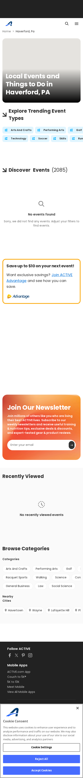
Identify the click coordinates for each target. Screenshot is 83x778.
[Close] (77, 708)
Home (6, 31)
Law (40, 586)
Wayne (37, 610)
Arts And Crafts (16, 569)
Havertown (15, 610)
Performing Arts (47, 569)
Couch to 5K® (16, 677)
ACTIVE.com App (18, 672)
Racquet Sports (16, 577)
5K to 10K (13, 682)
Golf (69, 569)
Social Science (62, 586)
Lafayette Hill (60, 610)
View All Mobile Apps (21, 692)
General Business (18, 586)
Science (60, 577)
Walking (41, 577)
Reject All (41, 759)
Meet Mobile (15, 687)
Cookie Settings (41, 747)
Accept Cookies (41, 770)
